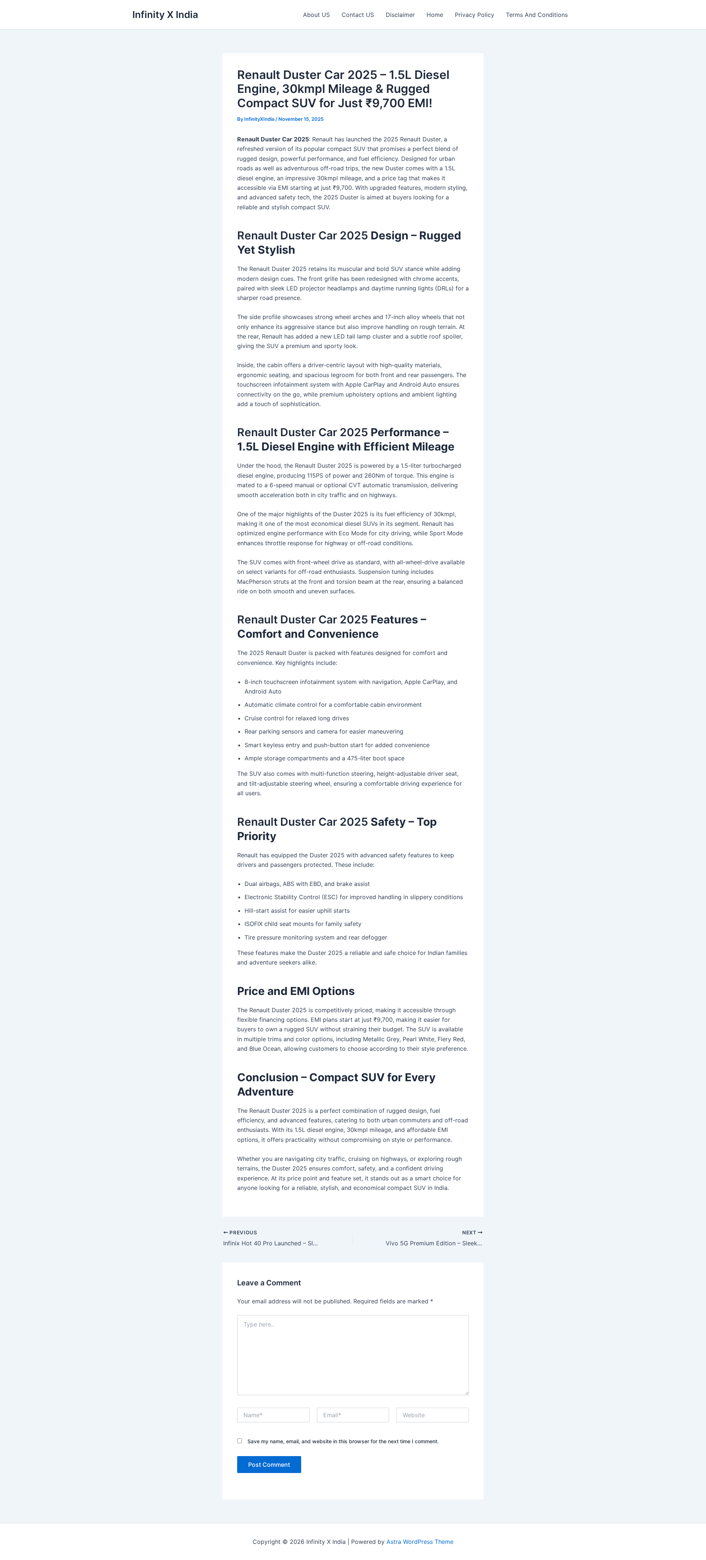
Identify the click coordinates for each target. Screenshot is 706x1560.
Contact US (358, 14)
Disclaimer (400, 14)
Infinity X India (165, 14)
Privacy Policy (474, 14)
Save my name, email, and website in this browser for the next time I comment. (343, 1441)
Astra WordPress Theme (419, 1541)
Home (435, 14)
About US (316, 14)
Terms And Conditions (537, 14)
